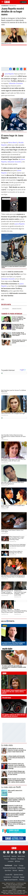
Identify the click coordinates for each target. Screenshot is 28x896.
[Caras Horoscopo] (14, 840)
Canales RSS (8, 874)
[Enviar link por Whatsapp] (17, 69)
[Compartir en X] (14, 69)
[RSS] (20, 852)
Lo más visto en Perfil (11, 787)
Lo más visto (7, 745)
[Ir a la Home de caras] (7, 3)
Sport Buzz (8, 870)
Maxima (21, 870)
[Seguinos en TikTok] (16, 852)
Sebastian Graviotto (16, 308)
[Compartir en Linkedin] (21, 69)
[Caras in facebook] (8, 852)
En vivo (24, 2)
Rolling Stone (21, 868)
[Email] (25, 69)
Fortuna (6, 859)
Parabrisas (21, 859)
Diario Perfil (6, 856)
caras (14, 673)
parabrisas (14, 698)
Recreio (15, 870)
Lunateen (10, 861)
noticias (14, 626)
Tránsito (21, 879)
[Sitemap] (24, 852)
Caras (15, 865)
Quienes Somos (18, 874)
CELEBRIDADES (4, 5)
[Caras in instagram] (4, 852)
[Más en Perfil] (10, 621)
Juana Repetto (9, 74)
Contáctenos (7, 877)
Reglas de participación (11, 879)
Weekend (13, 859)
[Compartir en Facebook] (10, 69)
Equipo (22, 877)
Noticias (14, 856)
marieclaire (14, 649)
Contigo (21, 865)
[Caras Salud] (14, 832)
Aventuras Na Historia (9, 868)
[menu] (2, 2)
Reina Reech (12, 142)
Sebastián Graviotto (16, 83)
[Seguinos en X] (12, 852)
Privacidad (16, 877)
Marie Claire (21, 856)
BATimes (17, 861)
